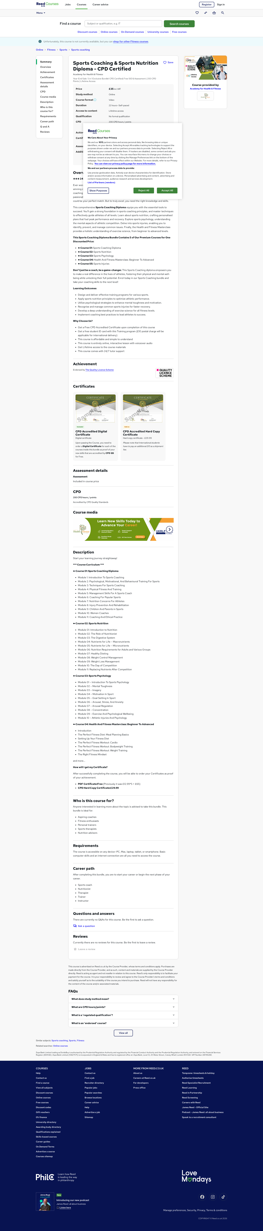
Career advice (100, 4)
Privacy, (201, 1210)
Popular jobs (91, 1087)
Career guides (43, 1141)
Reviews (45, 131)
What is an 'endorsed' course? (89, 1023)
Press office (139, 1087)
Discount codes (43, 1107)
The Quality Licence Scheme (99, 369)
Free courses (179, 32)
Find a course (70, 23)
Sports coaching (80, 49)
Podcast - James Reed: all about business (203, 1112)
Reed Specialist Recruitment (196, 1082)
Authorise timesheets (193, 1078)
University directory (46, 1122)
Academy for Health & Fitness (205, 88)
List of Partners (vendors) (101, 182)
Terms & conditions (216, 1210)
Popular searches (93, 1092)
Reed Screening (190, 1097)
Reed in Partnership (192, 1092)
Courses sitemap (44, 1156)
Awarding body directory (48, 1127)
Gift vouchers (43, 1112)
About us (137, 1073)
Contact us (41, 1078)
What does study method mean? (90, 999)
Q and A (44, 126)
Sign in (221, 4)
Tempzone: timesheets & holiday (198, 1073)
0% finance (41, 1117)
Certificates (47, 77)
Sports (63, 49)
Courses (81, 4)
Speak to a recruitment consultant (199, 1117)
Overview (45, 67)
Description (46, 102)
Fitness (51, 49)
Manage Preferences (174, 1210)
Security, (192, 1210)
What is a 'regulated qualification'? (92, 1015)
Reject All (143, 190)
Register (207, 4)
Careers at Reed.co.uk (144, 1078)
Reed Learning (189, 1087)
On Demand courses (132, 32)
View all (123, 1033)
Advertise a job (92, 1112)
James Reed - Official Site (195, 1107)
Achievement (47, 72)
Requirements (48, 116)
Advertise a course (45, 1151)
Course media (48, 96)
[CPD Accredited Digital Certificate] (95, 408)
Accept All (167, 190)
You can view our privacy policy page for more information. (125, 163)
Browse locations (93, 1097)
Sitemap (89, 1117)
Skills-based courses (46, 1136)
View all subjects (44, 1087)
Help (38, 1073)
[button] (95, 99)
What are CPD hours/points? (88, 1007)
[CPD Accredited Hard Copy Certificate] (143, 408)
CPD (43, 91)
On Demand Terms (45, 1146)
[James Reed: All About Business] (45, 1201)
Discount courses (87, 32)
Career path (47, 121)
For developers (141, 1082)
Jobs (68, 4)
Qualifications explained (48, 1131)
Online (39, 49)
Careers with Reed (191, 1102)
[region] (132, 161)
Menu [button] (39, 12)
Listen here (65, 1207)
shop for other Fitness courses (130, 41)
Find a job (90, 1078)
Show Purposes (98, 190)
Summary (46, 61)
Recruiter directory (94, 1082)
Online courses (109, 32)
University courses (158, 32)
